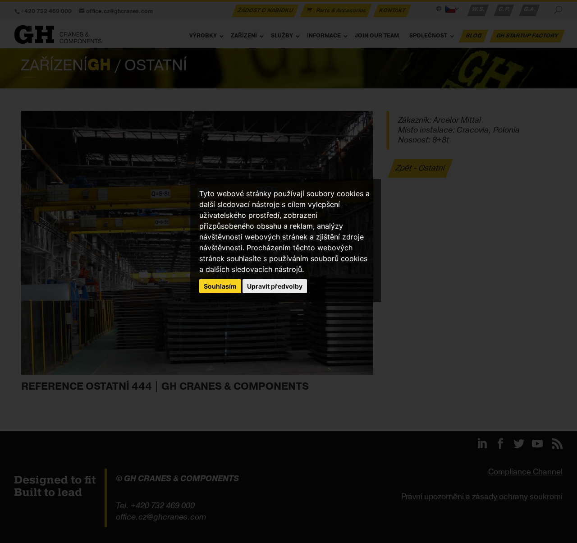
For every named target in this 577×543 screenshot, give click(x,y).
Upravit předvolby (274, 286)
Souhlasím (220, 286)
